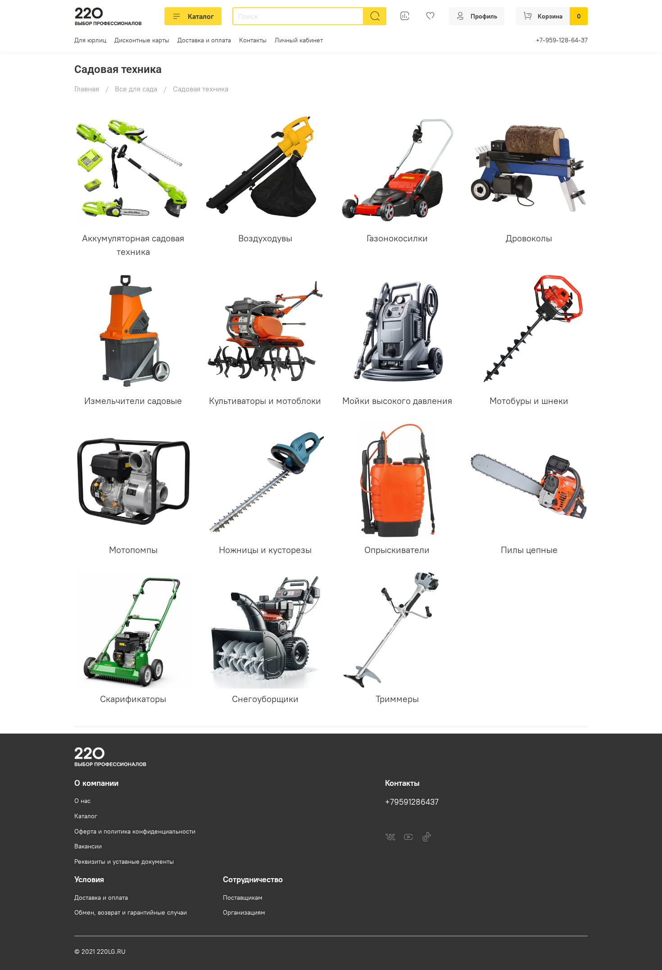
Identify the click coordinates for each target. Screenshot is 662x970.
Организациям (244, 912)
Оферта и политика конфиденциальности (134, 831)
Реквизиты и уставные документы (124, 861)
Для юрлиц (90, 40)
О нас (82, 801)
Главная (86, 88)
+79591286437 (412, 802)
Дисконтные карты (141, 40)
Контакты (253, 40)
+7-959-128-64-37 (562, 40)
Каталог (201, 16)
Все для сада (136, 88)
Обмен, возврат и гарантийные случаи (130, 912)
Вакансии (88, 846)
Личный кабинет (299, 40)
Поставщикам (243, 897)
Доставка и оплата (204, 40)
